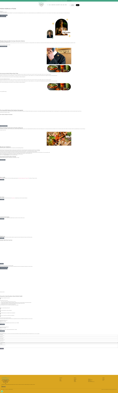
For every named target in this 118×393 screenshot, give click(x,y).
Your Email (1, 336)
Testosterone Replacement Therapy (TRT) (23, 178)
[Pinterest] (3, 386)
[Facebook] (4, 386)
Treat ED (1, 178)
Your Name (1, 334)
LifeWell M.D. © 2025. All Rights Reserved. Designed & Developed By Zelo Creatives (109, 389)
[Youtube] (5, 386)
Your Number (1, 338)
